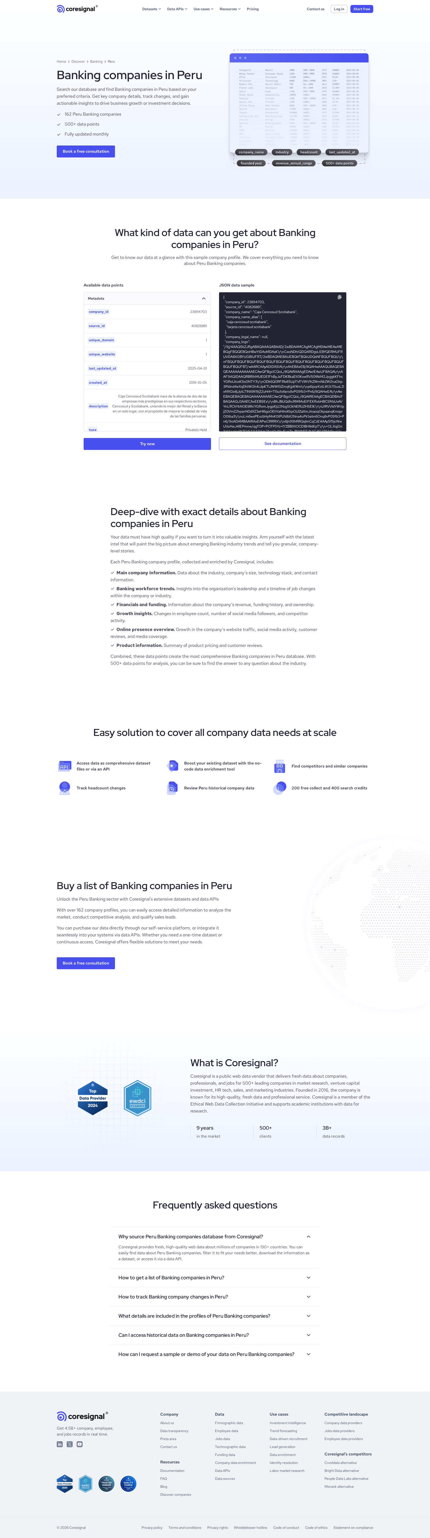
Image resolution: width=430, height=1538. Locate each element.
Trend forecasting (283, 1431)
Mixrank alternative (339, 1486)
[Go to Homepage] (77, 9)
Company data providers (343, 1423)
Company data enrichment (235, 1462)
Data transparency (174, 1431)
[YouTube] (80, 1444)
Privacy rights (217, 1527)
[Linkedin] (60, 1444)
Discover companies (175, 1494)
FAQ (163, 1478)
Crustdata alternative (340, 1462)
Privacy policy (152, 1527)
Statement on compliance (353, 1527)
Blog (163, 1486)
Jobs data (222, 1439)
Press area (168, 1439)
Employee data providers (343, 1439)
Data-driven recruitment (288, 1439)
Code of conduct (286, 1527)
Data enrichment (283, 1454)
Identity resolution (284, 1462)
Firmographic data (229, 1423)
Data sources (225, 1478)
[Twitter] (70, 1444)
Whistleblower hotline (250, 1527)
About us (167, 1423)
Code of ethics (316, 1527)
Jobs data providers (339, 1431)
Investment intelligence (288, 1423)
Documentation (172, 1470)
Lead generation (282, 1446)
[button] (152, 9)
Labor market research (287, 1470)
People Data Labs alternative (346, 1478)
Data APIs (222, 1470)
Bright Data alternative (341, 1470)
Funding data (225, 1454)
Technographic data (230, 1446)
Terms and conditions (184, 1527)
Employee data (226, 1431)
